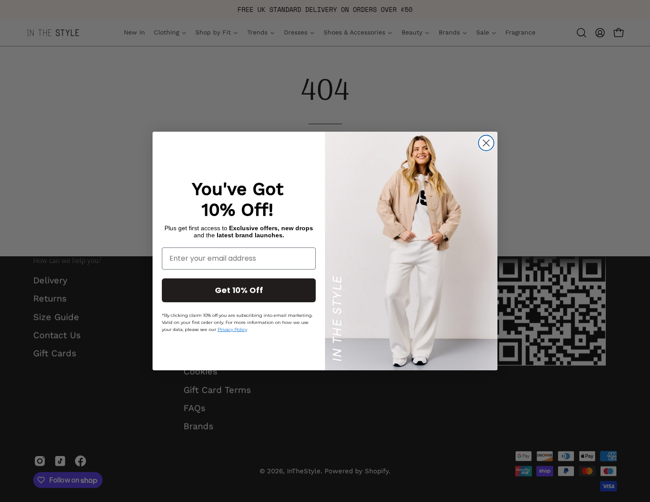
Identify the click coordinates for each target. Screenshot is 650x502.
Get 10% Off (239, 290)
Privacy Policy (232, 329)
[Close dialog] (486, 143)
